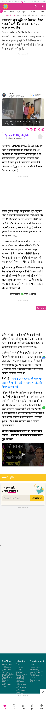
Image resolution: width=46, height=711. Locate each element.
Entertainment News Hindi (35, 668)
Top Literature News (21, 688)
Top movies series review (36, 676)
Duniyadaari (6, 668)
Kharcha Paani (7, 675)
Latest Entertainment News (35, 680)
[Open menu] (1, 11)
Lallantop (4, 1)
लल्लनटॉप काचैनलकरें (23, 293)
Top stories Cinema (37, 671)
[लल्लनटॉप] (5, 6)
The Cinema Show (6, 685)
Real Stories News (20, 682)
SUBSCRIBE (37, 498)
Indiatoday (18, 1)
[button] (42, 6)
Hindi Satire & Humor (21, 668)
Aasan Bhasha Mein (7, 678)
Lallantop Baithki (8, 674)
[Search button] (36, 6)
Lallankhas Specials (20, 671)
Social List (5, 680)
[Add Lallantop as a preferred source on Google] (36, 95)
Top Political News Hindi (20, 676)
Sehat (4, 683)
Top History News (20, 679)
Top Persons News (20, 691)
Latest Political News (21, 685)
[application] (23, 455)
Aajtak (11, 1)
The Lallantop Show (7, 665)
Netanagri (5, 672)
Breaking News (21, 674)
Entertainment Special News (35, 673)
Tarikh (4, 682)
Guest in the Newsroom (6, 670)
